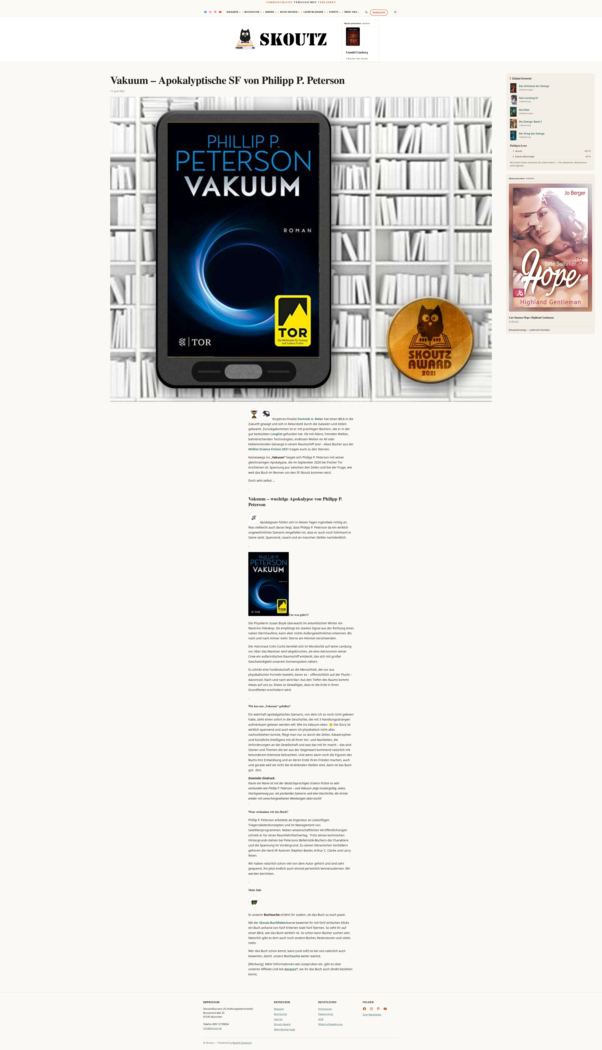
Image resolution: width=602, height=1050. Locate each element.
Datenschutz (325, 1014)
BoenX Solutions (242, 1043)
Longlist (276, 434)
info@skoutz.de (212, 1028)
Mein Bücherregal (284, 1029)
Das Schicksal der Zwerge (534, 86)
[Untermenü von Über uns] (358, 12)
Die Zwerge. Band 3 (530, 121)
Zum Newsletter (372, 1014)
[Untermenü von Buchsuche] (260, 12)
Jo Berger (514, 321)
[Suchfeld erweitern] (395, 12)
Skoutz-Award (282, 1024)
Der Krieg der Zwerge (531, 133)
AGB (320, 1019)
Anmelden (378, 12)
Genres (278, 1019)
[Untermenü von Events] (340, 12)
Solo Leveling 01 (528, 98)
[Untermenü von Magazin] (240, 12)
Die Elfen (524, 109)
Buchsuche (280, 1014)
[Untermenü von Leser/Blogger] (324, 12)
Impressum (325, 1009)
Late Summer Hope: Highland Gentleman (531, 317)
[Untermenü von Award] (275, 12)
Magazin (279, 1009)
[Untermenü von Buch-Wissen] (299, 12)
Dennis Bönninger (525, 156)
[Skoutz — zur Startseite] (281, 39)
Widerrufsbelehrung (330, 1024)
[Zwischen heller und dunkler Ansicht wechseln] (366, 11)
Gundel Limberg (357, 52)
